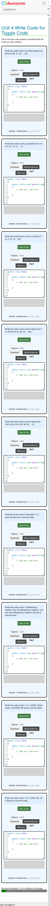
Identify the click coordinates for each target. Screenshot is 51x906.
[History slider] (12, 66)
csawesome (9, 9)
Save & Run (24, 61)
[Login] (13, 3)
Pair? (32, 78)
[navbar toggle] (44, 3)
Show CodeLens (31, 74)
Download (15, 74)
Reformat (21, 80)
